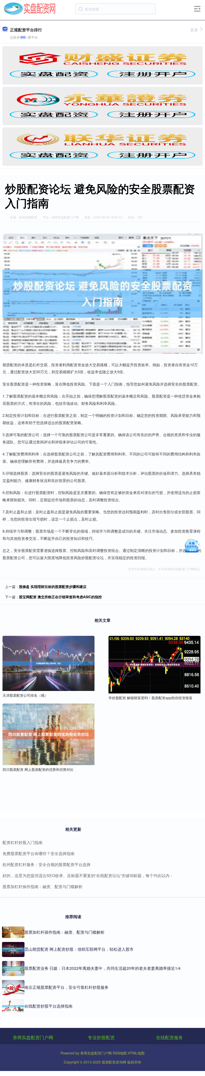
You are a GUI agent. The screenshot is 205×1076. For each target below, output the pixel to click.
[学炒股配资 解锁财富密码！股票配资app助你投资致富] (154, 664)
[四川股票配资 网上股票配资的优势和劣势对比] (48, 733)
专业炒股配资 (101, 1037)
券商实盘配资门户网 (33, 1037)
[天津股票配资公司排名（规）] (48, 662)
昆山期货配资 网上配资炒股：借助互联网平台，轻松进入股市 (79, 949)
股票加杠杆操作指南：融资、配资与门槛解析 (42, 886)
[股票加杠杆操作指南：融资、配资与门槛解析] (13, 932)
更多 (194, 30)
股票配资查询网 (114, 1061)
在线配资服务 (169, 1037)
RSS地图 (120, 1052)
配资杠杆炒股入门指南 (22, 842)
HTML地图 (136, 1052)
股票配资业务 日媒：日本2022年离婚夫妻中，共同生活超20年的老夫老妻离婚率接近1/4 (102, 968)
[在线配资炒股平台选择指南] (13, 1006)
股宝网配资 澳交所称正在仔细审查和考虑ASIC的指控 (60, 596)
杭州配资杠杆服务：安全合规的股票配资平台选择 (46, 864)
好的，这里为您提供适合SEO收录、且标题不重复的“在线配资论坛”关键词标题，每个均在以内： (88, 875)
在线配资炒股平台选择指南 (48, 1006)
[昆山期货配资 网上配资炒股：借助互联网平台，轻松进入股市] (13, 949)
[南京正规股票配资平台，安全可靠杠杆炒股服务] (13, 987)
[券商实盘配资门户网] (29, 8)
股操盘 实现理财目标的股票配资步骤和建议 (52, 586)
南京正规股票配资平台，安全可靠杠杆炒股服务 (66, 987)
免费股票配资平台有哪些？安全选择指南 (38, 853)
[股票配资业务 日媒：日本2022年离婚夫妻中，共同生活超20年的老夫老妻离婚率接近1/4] (13, 968)
